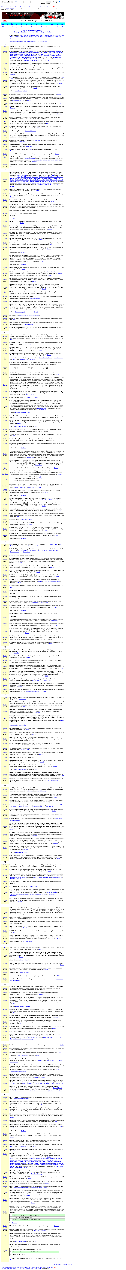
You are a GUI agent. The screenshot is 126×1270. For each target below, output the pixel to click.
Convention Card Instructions (27, 359)
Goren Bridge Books (21, 852)
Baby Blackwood (57, 51)
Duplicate (24, 32)
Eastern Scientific (45, 35)
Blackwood (13, 52)
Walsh (41, 36)
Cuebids (35, 397)
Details (35, 88)
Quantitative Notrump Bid (18, 55)
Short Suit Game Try (24, 806)
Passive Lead (44, 550)
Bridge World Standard (29, 35)
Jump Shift (24, 57)
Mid (25, 487)
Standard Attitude (30, 158)
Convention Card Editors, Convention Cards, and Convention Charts (28, 41)
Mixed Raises (22, 699)
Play (37, 32)
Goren (52, 35)
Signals (36, 312)
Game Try (36, 877)
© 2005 (36, 1268)
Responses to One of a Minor (39, 1187)
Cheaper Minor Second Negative (39, 602)
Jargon (43, 32)
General (31, 32)
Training (45, 6)
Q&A (18, 1268)
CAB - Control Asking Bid (50, 780)
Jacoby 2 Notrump (22, 175)
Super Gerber (33, 886)
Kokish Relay (45, 1105)
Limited (16, 487)
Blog (41, 6)
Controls (20, 52)
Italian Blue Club (59, 35)
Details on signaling (20, 312)
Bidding (16, 32)
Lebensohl (59, 114)
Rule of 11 (56, 766)
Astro (30, 149)
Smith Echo (35, 161)
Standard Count (19, 1091)
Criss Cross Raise (27, 519)
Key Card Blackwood (23, 54)
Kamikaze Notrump (36, 1174)
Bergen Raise (30, 457)
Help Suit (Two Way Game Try (18, 877)
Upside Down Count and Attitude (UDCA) (48, 160)
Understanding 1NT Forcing (17, 725)
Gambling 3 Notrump (18, 100)
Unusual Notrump (24, 749)
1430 (50, 51)
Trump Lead (52, 550)
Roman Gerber (30, 58)
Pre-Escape (49, 680)
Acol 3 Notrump (41, 791)
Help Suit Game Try (48, 806)
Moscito (26, 36)
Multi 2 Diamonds (30, 394)
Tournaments (36, 6)
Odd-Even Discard (27, 941)
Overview (14, 1223)
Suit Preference (58, 358)
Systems (60, 83)
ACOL (38, 35)
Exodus (34, 680)
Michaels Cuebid (51, 1060)
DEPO (44, 60)
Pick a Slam (55, 54)
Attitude (45, 358)
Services (26, 6)
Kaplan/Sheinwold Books (22, 1006)
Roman (37, 36)
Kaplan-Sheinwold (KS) (16, 36)
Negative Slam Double (30, 60)
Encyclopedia (8, 6)
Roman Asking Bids (23, 183)
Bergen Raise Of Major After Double (29, 315)
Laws (18, 6)
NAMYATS (47, 54)
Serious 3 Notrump (43, 55)
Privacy (28, 1268)
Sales (6, 1268)
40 (40, 477)
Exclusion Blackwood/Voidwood (32, 52)
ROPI (48, 60)
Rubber (49, 32)
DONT (41, 240)
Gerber (45, 52)
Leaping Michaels (24, 1146)
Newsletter (14, 6)
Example (12, 108)
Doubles (23, 252)
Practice (49, 6)
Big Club (37, 140)
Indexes (12, 8)
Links (52, 1267)
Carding (17, 552)
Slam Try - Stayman (55, 55)
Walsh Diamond (29, 324)
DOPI (39, 60)
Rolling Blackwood (31, 55)
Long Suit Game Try (36, 806)
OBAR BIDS (36, 190)
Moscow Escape (41, 680)
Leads (40, 358)
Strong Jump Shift (33, 57)
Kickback (33, 54)
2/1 (21, 35)
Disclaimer (22, 1268)
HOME (2, 6)
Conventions (26, 552)
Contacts (3, 1268)
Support (10, 1268)
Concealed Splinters (30, 131)
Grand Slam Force (53, 52)
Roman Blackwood (19, 58)
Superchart (31, 487)
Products (22, 6)
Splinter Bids (28, 146)
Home (7, 8)
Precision (31, 36)
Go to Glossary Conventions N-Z (32, 30)
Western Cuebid (27, 344)
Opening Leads (36, 550)
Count (49, 358)
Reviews (31, 6)
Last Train (40, 54)
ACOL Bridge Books (21, 91)
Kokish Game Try (32, 1037)
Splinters (12, 57)
